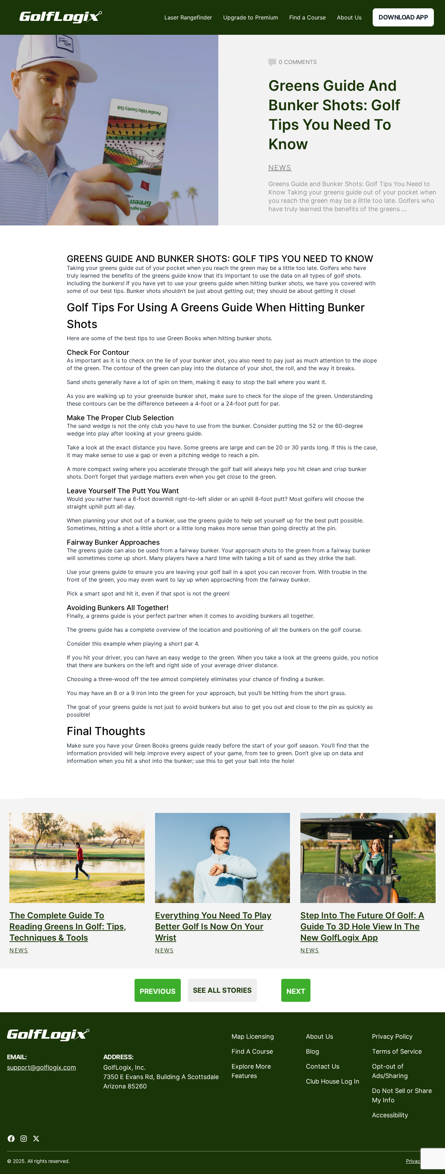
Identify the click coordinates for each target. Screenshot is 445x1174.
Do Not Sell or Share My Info (402, 1095)
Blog (312, 1051)
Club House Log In (332, 1081)
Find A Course (252, 1051)
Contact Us (322, 1066)
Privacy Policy (392, 1036)
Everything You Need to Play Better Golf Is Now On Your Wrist (213, 926)
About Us (319, 1036)
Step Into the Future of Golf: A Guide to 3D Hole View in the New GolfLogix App (362, 926)
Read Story (77, 858)
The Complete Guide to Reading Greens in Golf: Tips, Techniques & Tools (67, 926)
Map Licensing (253, 1036)
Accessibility (390, 1115)
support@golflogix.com (41, 1067)
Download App (403, 17)
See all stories (222, 990)
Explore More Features (251, 1071)
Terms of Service (397, 1051)
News (280, 167)
